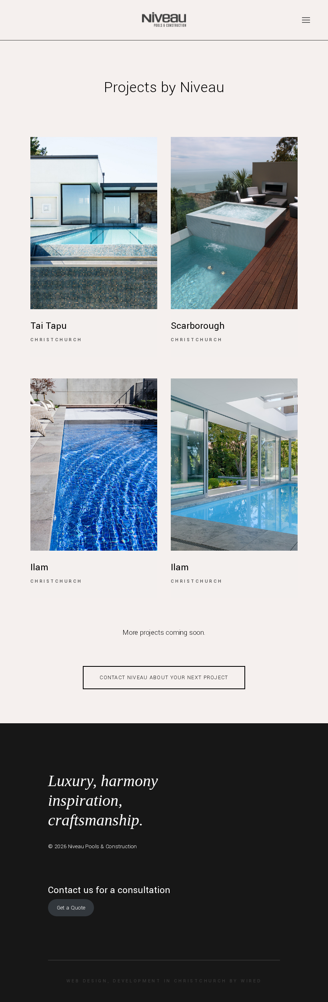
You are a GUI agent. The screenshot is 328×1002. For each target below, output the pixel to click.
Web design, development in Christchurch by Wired (164, 981)
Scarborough (198, 326)
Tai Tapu (48, 326)
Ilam (39, 567)
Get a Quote (71, 907)
